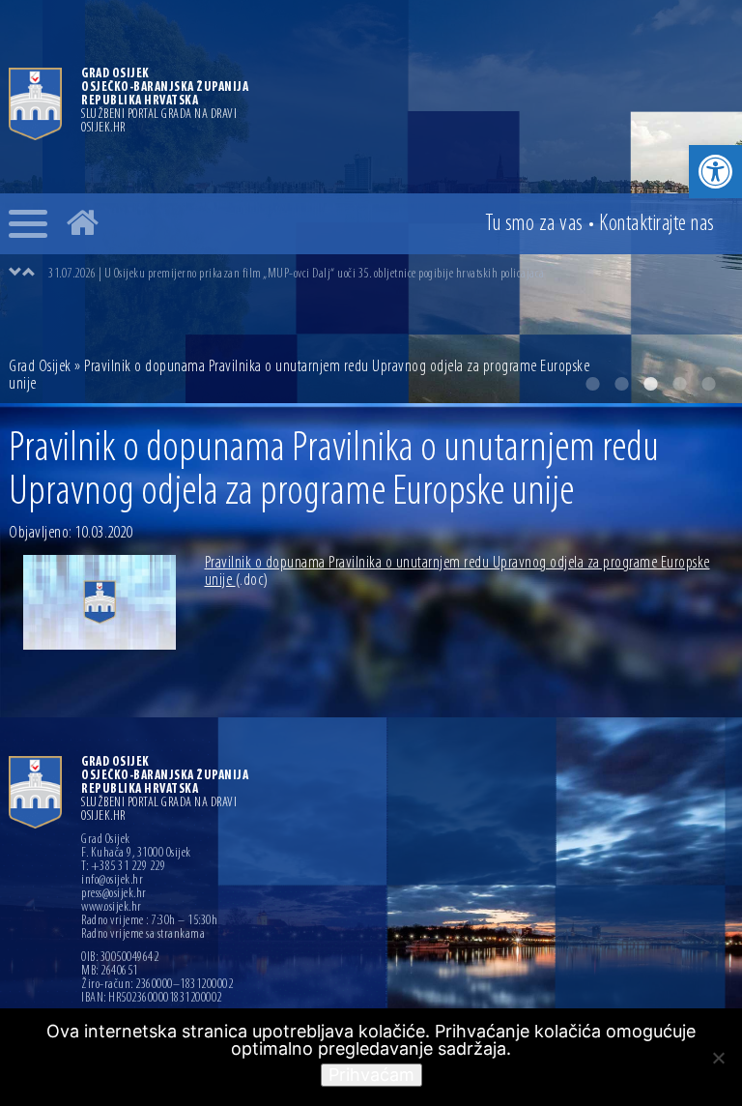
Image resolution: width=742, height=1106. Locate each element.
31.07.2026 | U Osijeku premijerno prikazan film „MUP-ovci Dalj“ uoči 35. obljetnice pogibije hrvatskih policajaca (296, 274)
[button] (715, 171)
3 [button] (650, 383)
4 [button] (679, 383)
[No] (718, 1057)
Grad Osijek (41, 367)
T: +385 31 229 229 (123, 867)
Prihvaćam (371, 1074)
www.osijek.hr (111, 908)
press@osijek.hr (114, 894)
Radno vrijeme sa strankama (143, 935)
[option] (390, 273)
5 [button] (708, 383)
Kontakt (657, 224)
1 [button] (592, 383)
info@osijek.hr (112, 881)
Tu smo (534, 224)
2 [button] (621, 383)
